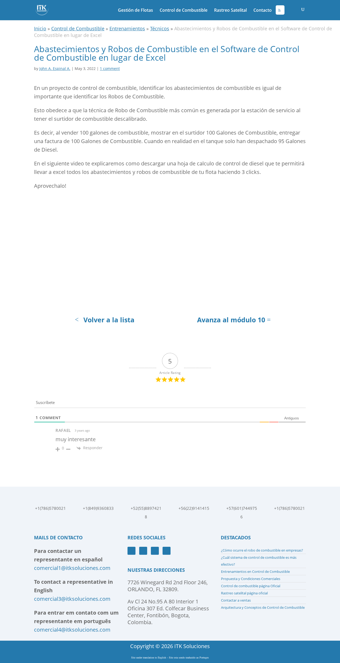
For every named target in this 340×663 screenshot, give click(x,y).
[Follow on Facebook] (131, 551)
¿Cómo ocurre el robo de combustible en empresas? (262, 550)
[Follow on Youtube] (143, 551)
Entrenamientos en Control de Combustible (255, 571)
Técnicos (159, 28)
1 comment (110, 68)
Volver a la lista (108, 319)
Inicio (40, 28)
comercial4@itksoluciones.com (72, 629)
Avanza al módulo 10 (231, 319)
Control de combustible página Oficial (250, 585)
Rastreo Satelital (230, 10)
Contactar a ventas (236, 600)
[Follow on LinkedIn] (167, 551)
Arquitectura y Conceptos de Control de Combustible (263, 607)
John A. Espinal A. (54, 68)
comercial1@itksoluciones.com (72, 568)
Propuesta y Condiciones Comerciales (250, 578)
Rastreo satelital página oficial (244, 593)
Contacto (262, 10)
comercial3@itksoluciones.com (72, 598)
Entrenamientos (127, 28)
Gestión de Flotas (135, 10)
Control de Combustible (183, 10)
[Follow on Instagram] (155, 551)
